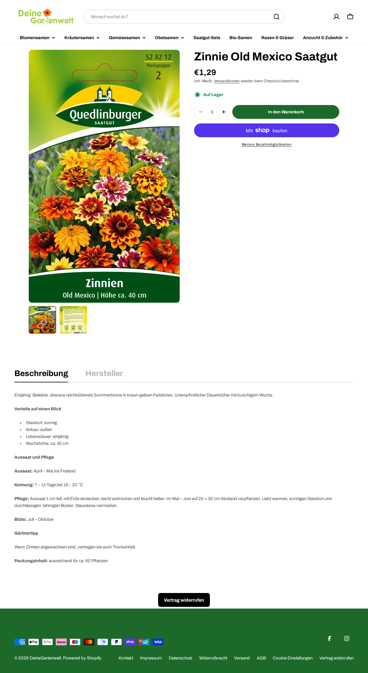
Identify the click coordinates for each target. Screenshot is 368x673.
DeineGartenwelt (45, 658)
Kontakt (125, 658)
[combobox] (184, 17)
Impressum (151, 658)
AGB (261, 658)
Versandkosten (227, 81)
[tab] (41, 375)
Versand (242, 658)
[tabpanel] (184, 478)
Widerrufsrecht (213, 658)
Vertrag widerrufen (336, 658)
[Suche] (276, 16)
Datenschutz (180, 658)
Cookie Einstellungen (293, 658)
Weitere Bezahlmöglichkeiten (267, 144)
